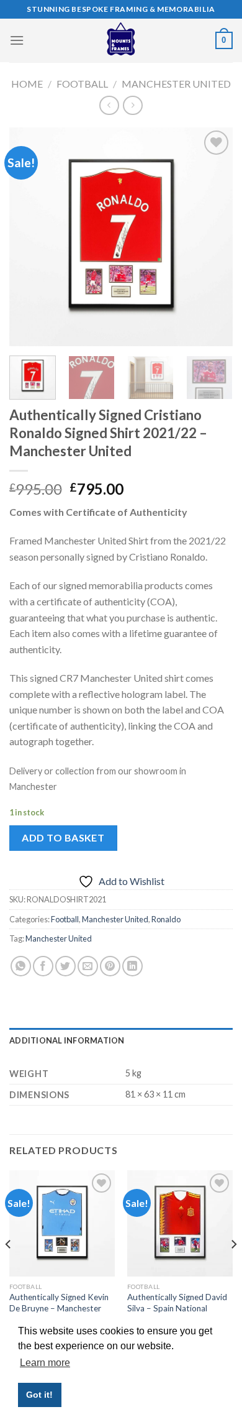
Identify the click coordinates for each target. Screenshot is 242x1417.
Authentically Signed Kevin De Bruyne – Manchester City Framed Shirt (59, 1308)
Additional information (67, 1040)
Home (27, 83)
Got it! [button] (39, 1395)
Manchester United (176, 83)
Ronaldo (166, 919)
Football (82, 83)
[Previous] (29, 237)
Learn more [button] (45, 1362)
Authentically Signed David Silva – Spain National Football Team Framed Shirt (179, 1308)
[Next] (213, 237)
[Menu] (16, 40)
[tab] (121, 1040)
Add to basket (63, 837)
